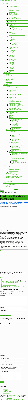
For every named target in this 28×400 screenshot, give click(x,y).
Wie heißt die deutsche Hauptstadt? (9, 367)
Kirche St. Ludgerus (13, 52)
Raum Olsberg (14, 161)
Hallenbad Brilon (15, 149)
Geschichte (8, 9)
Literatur (10, 31)
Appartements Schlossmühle (15, 101)
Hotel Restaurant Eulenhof (15, 89)
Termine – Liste (9, 79)
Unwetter (11, 40)
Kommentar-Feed (7, 391)
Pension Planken (12, 97)
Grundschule (9, 75)
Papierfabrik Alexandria (14, 10)
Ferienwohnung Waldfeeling (15, 109)
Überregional (14, 163)
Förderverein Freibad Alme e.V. (13, 174)
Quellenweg (14, 120)
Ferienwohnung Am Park (14, 103)
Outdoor (13, 136)
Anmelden (5, 389)
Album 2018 (11, 62)
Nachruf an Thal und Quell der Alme (17, 35)
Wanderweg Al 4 (15, 125)
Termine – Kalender (10, 78)
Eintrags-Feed (6, 390)
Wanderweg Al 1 (15, 121)
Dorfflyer (8, 80)
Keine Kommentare (13, 282)
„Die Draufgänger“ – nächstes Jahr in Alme (13, 286)
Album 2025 (11, 71)
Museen (13, 132)
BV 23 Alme (9, 166)
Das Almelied (12, 33)
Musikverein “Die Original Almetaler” (14, 176)
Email (2, 361)
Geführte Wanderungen (16, 128)
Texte (12, 27)
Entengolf (11, 115)
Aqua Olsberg (14, 146)
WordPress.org (6, 393)
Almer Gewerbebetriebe (11, 184)
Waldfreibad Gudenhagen (17, 145)
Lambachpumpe (12, 15)
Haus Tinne (11, 51)
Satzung (10, 172)
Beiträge (7, 282)
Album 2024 (11, 70)
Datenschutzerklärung (14, 171)
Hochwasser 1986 (15, 42)
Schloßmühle (12, 55)
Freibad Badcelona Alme (17, 143)
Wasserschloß (12, 56)
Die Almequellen (12, 37)
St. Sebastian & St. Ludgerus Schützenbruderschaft (12, 178)
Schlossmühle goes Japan (9, 285)
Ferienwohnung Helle (14, 106)
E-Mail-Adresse (4, 310)
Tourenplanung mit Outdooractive (19, 153)
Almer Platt (11, 25)
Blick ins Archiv (12, 59)
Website (2, 313)
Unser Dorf (5, 3)
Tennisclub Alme (9, 180)
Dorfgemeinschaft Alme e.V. (12, 168)
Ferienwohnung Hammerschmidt (16, 105)
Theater (10, 32)
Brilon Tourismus (15, 139)
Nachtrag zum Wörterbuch (17, 29)
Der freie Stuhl (12, 12)
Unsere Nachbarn (13, 6)
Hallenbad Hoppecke (16, 150)
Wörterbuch (14, 28)
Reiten (10, 116)
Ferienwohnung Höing (14, 108)
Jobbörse (8, 185)
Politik (7, 7)
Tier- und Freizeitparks (16, 134)
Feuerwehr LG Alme (10, 173)
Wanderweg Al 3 (15, 124)
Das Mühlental (12, 39)
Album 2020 (11, 64)
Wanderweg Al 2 (15, 123)
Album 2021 (11, 66)
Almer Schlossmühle (13, 87)
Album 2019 (11, 63)
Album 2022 (11, 67)
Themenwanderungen (16, 127)
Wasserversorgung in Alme (15, 18)
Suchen (15, 189)
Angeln (10, 113)
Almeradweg (14, 154)
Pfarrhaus (11, 54)
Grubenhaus (11, 48)
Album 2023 (11, 68)
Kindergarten (9, 83)
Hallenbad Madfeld (15, 147)
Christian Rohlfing (7, 281)
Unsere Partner (9, 186)
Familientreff (9, 82)
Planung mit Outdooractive (17, 158)
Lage (7, 4)
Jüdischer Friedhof (13, 13)
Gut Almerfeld (12, 50)
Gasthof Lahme (12, 90)
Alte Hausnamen (12, 24)
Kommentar (3, 295)
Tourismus (5, 84)
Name (2, 307)
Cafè (10, 91)
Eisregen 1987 (14, 43)
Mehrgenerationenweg (16, 119)
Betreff (2, 364)
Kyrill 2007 (14, 44)
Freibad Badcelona (13, 112)
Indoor (13, 135)
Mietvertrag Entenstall (14, 169)
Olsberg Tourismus (15, 140)
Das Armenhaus (12, 17)
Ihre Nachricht (4, 371)
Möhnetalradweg (15, 155)
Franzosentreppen (13, 14)
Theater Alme (9, 181)
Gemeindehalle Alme (13, 47)
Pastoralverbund (12, 21)
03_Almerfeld (3, 277)
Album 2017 (11, 60)
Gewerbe (5, 182)
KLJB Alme (8, 76)
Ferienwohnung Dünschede (15, 104)
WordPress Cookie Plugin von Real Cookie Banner (11, 399)
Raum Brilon (14, 160)
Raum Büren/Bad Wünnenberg (18, 162)
